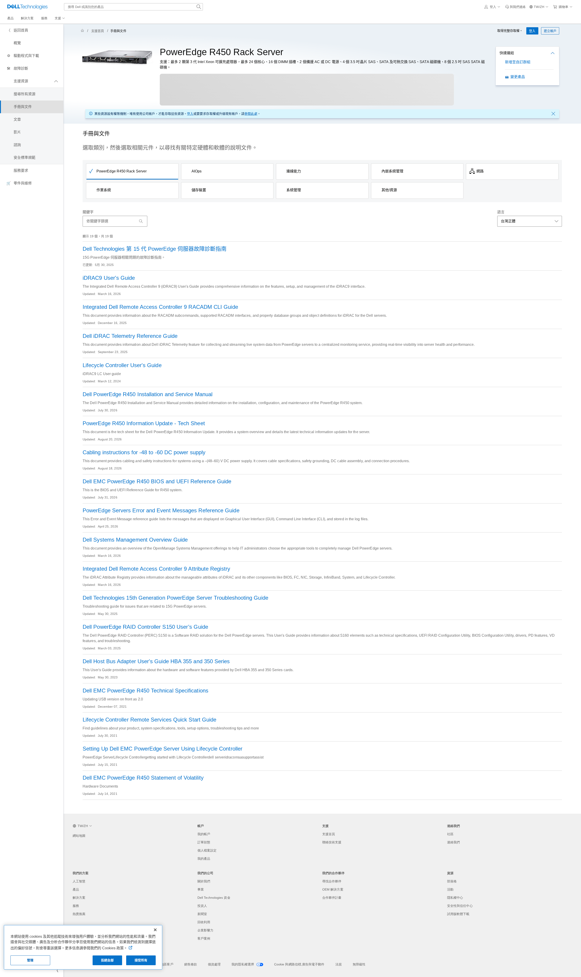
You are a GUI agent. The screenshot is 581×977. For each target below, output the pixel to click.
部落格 (452, 881)
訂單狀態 (203, 842)
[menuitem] (60, 18)
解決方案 (79, 897)
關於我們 (203, 881)
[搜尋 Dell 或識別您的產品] (198, 6)
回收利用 (203, 922)
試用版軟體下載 (458, 914)
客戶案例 (203, 938)
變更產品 (517, 77)
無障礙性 (359, 964)
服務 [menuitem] (44, 18)
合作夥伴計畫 (331, 897)
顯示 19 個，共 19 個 (98, 236)
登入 (190, 113)
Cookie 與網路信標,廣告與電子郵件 (299, 964)
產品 (76, 889)
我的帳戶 (203, 834)
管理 (30, 960)
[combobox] (133, 6)
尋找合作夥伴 (331, 881)
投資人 (202, 906)
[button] (493, 6)
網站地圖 (79, 835)
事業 (200, 889)
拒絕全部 (107, 960)
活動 (450, 889)
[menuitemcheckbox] (31, 81)
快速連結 (507, 53)
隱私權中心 (455, 897)
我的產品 (203, 858)
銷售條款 (190, 964)
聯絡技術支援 (331, 842)
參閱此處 (250, 113)
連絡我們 (453, 842)
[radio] (132, 171)
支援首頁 (97, 31)
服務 (76, 906)
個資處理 (214, 964)
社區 (450, 834)
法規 (338, 964)
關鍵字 (88, 212)
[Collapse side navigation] (56, 970)
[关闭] (155, 930)
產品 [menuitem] (10, 18)
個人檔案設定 (207, 850)
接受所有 (141, 960)
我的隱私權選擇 (243, 964)
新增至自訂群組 (518, 62)
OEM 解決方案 (332, 889)
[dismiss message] (553, 113)
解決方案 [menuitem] (27, 18)
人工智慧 (79, 881)
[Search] (141, 221)
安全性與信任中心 (460, 906)
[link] (515, 6)
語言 (501, 212)
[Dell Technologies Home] (27, 6)
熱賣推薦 (79, 914)
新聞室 (202, 914)
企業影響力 (205, 930)
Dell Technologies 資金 (213, 897)
